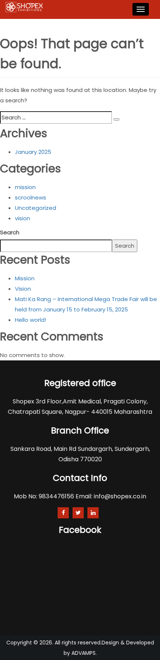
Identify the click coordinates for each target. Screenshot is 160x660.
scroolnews (30, 197)
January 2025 (33, 152)
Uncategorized (35, 208)
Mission (25, 278)
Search (9, 232)
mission (25, 187)
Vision (23, 289)
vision (22, 218)
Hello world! (30, 320)
